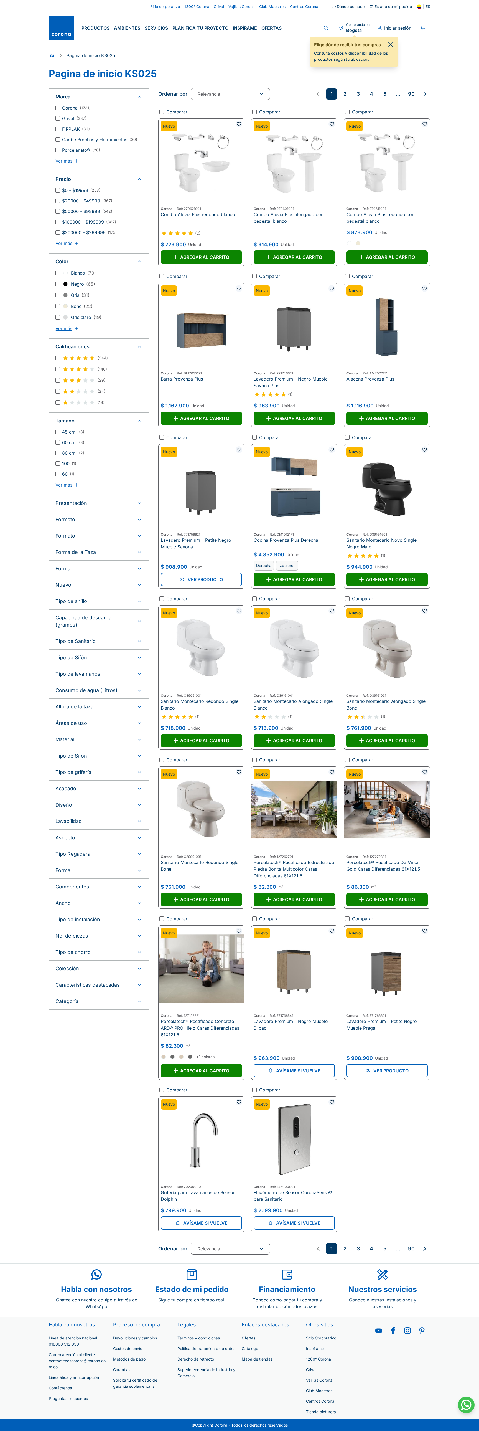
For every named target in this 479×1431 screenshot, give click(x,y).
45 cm (73, 432)
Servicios (156, 28)
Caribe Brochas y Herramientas (99, 139)
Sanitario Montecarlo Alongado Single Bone (386, 704)
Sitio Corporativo (321, 1338)
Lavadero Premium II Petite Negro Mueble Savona (196, 543)
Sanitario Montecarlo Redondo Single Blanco (199, 704)
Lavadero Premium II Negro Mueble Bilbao (291, 1025)
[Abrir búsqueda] (326, 28)
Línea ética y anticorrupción (74, 1377)
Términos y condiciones (198, 1338)
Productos (95, 28)
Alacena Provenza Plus (370, 379)
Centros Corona (320, 1401)
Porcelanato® (81, 150)
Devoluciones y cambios (135, 1338)
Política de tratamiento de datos (206, 1348)
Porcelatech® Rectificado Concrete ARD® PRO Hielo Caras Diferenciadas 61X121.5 (200, 1028)
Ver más (63, 161)
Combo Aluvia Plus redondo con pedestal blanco (380, 218)
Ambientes (127, 28)
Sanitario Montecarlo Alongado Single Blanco (293, 704)
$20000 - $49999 (87, 201)
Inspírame (245, 28)
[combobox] (230, 94)
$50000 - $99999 (87, 211)
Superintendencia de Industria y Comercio (206, 1372)
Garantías (121, 1369)
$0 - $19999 (81, 190)
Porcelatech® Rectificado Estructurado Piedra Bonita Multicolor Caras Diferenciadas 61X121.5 (294, 869)
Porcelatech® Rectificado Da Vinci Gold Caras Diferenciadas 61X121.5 (383, 866)
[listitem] (331, 94)
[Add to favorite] (239, 124)
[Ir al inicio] (61, 28)
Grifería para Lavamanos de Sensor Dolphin (198, 1196)
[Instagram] (407, 1331)
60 (68, 474)
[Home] (52, 55)
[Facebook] (393, 1331)
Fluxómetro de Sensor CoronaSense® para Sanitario (293, 1196)
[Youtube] (379, 1331)
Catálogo (250, 1348)
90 (411, 94)
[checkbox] (57, 108)
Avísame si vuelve (298, 1070)
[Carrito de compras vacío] (423, 28)
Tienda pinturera (321, 1411)
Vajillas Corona (319, 1380)
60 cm (73, 442)
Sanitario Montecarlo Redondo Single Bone (199, 866)
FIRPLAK (76, 129)
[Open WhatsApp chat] (466, 1405)
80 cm (73, 453)
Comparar (176, 112)
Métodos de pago (129, 1359)
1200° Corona (318, 1359)
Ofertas (271, 28)
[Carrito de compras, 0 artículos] (423, 28)
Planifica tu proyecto (200, 28)
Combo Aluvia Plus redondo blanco (198, 214)
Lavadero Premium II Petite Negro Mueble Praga (381, 1025)
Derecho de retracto (195, 1359)
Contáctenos (60, 1388)
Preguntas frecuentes (68, 1398)
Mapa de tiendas (257, 1359)
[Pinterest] (422, 1331)
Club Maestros (319, 1390)
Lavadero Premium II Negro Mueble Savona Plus (291, 382)
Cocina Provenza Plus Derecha (286, 540)
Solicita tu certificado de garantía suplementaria (135, 1383)
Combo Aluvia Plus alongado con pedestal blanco (288, 218)
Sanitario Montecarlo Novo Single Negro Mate (381, 543)
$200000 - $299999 (89, 232)
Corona (76, 108)
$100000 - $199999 (89, 222)
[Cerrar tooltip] (390, 44)
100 (69, 463)
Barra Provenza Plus (182, 379)
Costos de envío (127, 1348)
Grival (74, 118)
